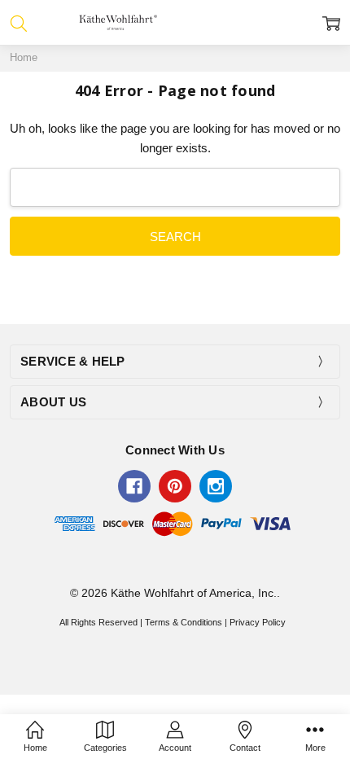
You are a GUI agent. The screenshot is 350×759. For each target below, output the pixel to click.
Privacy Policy (258, 622)
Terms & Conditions (183, 622)
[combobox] (175, 187)
